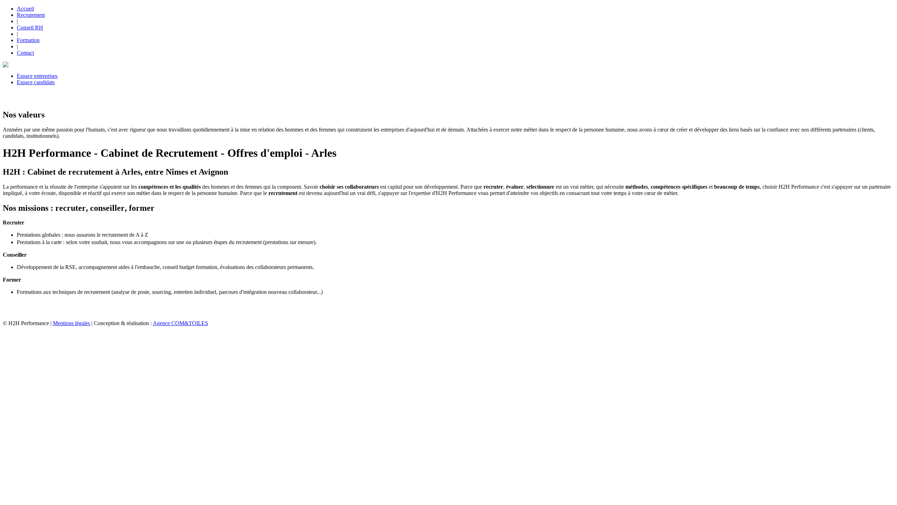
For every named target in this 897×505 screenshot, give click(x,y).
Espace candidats (36, 82)
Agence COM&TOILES (180, 323)
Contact (25, 53)
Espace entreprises (37, 76)
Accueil (25, 9)
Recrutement (31, 15)
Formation (28, 40)
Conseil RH (30, 28)
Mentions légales (71, 323)
